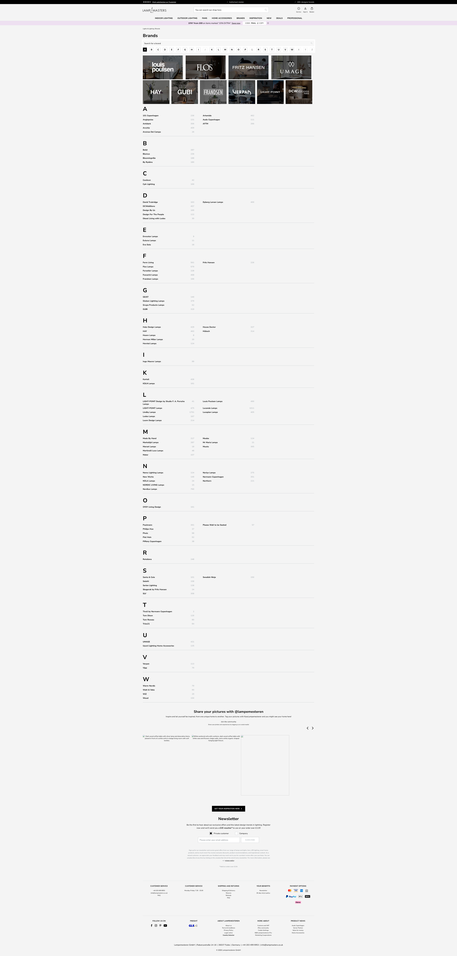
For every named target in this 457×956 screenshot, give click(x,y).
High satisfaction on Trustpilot (164, 2)
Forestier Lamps (150, 270)
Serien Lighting (150, 585)
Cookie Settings (263, 930)
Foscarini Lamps (150, 275)
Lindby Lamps (149, 412)
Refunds (228, 895)
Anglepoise (148, 119)
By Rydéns (148, 162)
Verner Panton (298, 928)
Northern (207, 480)
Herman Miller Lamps (153, 339)
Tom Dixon (148, 615)
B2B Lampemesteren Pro (263, 933)
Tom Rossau (148, 619)
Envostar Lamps (150, 236)
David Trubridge (150, 202)
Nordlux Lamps (150, 489)
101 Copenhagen (151, 115)
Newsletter (263, 890)
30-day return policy (263, 893)
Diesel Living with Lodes (154, 218)
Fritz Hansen (209, 262)
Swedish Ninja (209, 577)
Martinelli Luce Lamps (153, 450)
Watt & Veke (149, 689)
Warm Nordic (149, 685)
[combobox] (231, 10)
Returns (228, 893)
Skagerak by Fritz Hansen (155, 589)
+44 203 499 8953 (159, 890)
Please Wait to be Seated (214, 525)
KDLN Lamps (149, 383)
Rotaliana (147, 559)
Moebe (206, 438)
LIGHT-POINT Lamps (152, 408)
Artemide (207, 115)
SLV (144, 593)
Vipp (145, 667)
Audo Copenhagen (211, 119)
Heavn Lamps (149, 335)
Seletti (146, 581)
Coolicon (147, 180)
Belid (145, 149)
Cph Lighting (149, 184)
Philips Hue (148, 529)
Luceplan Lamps (210, 412)
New (269, 18)
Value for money (298, 930)
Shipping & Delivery (228, 890)
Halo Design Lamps (152, 327)
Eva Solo (147, 244)
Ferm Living (148, 262)
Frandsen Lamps (150, 279)
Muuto (206, 446)
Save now (236, 23)
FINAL (254, 23)
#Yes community (263, 928)
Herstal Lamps (149, 343)
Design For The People (153, 214)
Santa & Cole (149, 577)
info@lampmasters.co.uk (159, 893)
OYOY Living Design (152, 507)
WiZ (145, 694)
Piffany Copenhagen (152, 541)
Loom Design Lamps (152, 420)
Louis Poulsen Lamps (212, 401)
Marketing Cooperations (263, 935)
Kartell (146, 379)
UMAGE (146, 641)
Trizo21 (146, 623)
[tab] (159, 894)
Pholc (145, 533)
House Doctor (209, 327)
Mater (145, 454)
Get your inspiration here (227, 808)
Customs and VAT (263, 925)
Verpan (146, 663)
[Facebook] (151, 925)
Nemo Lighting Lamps (153, 472)
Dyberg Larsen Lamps (213, 202)
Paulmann (147, 525)
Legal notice (228, 933)
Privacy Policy (228, 930)
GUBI (145, 309)
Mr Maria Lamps (210, 442)
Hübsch (206, 331)
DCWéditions (149, 206)
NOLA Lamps (149, 480)
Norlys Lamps (209, 472)
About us (229, 925)
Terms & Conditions (228, 928)
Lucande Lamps (210, 408)
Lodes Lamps (149, 416)
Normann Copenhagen (213, 476)
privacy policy (229, 860)
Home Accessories (298, 933)
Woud (145, 698)
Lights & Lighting (148, 29)
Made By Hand (149, 438)
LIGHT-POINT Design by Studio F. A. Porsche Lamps (164, 402)
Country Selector (228, 935)
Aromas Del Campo (152, 131)
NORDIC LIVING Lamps (153, 485)
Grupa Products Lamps (153, 305)
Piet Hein (147, 537)
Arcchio (146, 127)
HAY (145, 331)
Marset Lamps (149, 446)
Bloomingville (149, 158)
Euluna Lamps (149, 240)
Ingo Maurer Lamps (152, 361)
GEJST (146, 297)
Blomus (146, 154)
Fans (204, 18)
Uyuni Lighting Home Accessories (158, 645)
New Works (148, 476)
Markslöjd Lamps (151, 442)
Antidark (147, 123)
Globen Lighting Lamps (153, 301)
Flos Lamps (148, 266)
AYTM (205, 123)
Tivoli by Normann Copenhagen (157, 611)
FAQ (159, 895)
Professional (294, 18)
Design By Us (149, 210)
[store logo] (154, 10)
